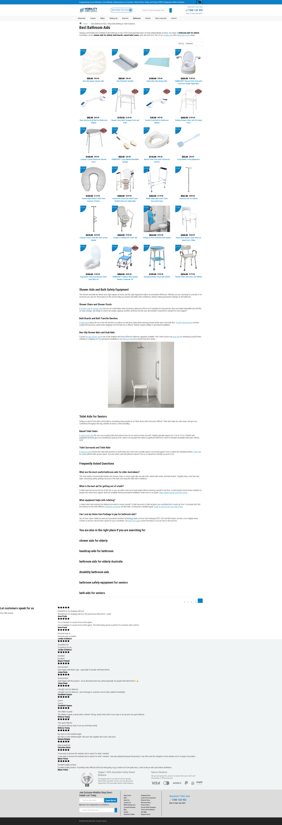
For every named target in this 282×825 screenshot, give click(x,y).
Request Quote (145, 814)
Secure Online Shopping (148, 807)
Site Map (144, 812)
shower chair (86, 308)
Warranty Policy (146, 802)
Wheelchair (81, 18)
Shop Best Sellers (129, 814)
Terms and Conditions (148, 809)
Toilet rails (197, 452)
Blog (125, 809)
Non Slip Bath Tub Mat (125, 81)
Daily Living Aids (160, 18)
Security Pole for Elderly (188, 198)
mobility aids (168, 35)
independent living (183, 35)
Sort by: (181, 43)
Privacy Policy (145, 805)
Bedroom (125, 18)
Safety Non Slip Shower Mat (157, 81)
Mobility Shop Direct (89, 821)
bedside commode (113, 506)
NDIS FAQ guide (134, 521)
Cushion (93, 18)
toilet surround (86, 452)
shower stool (98, 308)
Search (126, 812)
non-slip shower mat (92, 336)
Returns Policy (145, 800)
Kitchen (148, 18)
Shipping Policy (145, 795)
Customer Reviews (129, 807)
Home (85, 24)
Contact (174, 18)
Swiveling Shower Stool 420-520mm (157, 277)
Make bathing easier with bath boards (173, 492)
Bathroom (137, 18)
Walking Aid (113, 18)
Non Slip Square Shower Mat (93, 81)
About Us (127, 800)
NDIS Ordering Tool (129, 805)
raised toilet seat (87, 435)
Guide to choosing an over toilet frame (168, 506)
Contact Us (127, 802)
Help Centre (127, 795)
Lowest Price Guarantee (148, 798)
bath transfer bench (185, 322)
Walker (102, 18)
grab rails (176, 336)
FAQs (125, 798)
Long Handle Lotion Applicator (188, 159)
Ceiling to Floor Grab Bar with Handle (157, 238)
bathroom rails (127, 339)
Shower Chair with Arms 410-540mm (188, 277)
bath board (85, 322)
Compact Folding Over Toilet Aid (125, 238)
